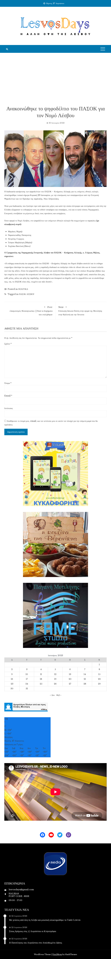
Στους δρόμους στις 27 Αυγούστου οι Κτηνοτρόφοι (32, 931)
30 (12, 688)
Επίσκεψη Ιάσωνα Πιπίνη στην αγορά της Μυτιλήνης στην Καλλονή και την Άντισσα (80, 311)
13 (70, 674)
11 (41, 674)
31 (27, 688)
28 (85, 683)
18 (41, 679)
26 (55, 683)
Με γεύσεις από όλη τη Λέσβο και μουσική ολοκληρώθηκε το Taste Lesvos (44, 919)
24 (26, 683)
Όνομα (7, 383)
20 (70, 679)
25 (41, 683)
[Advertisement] (55, 79)
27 (70, 683)
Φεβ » (58, 695)
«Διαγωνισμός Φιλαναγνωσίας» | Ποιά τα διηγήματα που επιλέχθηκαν (30, 311)
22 (99, 679)
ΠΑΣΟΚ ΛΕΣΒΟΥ (26, 294)
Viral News (57, 954)
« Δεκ (52, 695)
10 (27, 674)
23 (12, 683)
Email (8, 395)
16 (12, 679)
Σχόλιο (8, 343)
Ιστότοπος (8, 408)
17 (27, 679)
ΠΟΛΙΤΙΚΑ (23, 289)
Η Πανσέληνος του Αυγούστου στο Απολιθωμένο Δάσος (35, 942)
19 (55, 679)
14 (85, 674)
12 (55, 674)
